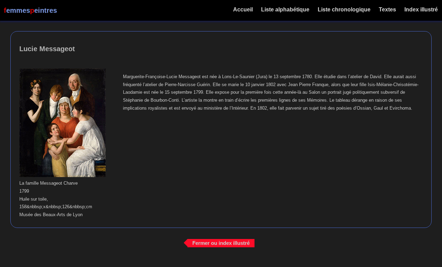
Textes (387, 9)
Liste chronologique (344, 9)
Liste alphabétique (285, 9)
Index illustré (421, 9)
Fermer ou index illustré (221, 243)
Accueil (243, 9)
